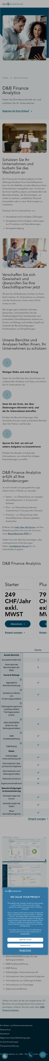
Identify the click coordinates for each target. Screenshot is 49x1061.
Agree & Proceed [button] (25, 939)
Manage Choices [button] (25, 950)
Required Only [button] (25, 945)
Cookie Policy (25, 934)
